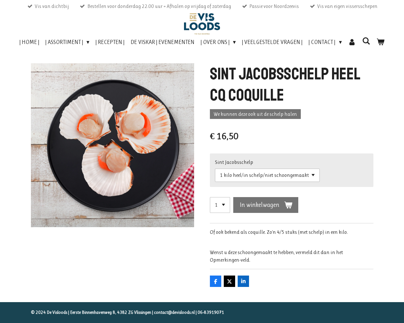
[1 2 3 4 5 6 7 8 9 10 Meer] (220, 205)
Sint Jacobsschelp (234, 162)
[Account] (352, 42)
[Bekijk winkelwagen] (380, 42)
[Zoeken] (366, 41)
